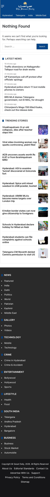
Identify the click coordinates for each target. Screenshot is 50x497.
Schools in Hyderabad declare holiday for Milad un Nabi (18, 225)
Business (8, 443)
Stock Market (11, 448)
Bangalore (9, 430)
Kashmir (8, 308)
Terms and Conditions (33, 477)
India (30, 15)
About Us (7, 468)
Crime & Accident (13, 364)
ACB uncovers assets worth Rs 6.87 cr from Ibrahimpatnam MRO (18, 157)
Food (7, 404)
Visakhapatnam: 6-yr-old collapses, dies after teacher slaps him (17, 130)
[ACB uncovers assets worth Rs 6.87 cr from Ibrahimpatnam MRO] (43, 157)
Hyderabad (7, 15)
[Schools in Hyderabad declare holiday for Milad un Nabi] (43, 226)
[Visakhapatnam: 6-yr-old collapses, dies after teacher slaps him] (43, 130)
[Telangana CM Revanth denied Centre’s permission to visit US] (43, 253)
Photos (8, 325)
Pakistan (8, 303)
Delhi (7, 290)
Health (7, 399)
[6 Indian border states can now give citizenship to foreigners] (43, 212)
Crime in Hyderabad (14, 360)
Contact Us (42, 468)
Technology (10, 347)
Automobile (10, 452)
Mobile (7, 343)
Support (35, 472)
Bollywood (9, 377)
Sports (7, 387)
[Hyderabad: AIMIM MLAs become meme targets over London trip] (43, 198)
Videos (8, 330)
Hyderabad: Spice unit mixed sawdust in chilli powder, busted (19, 184)
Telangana (20, 15)
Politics (8, 294)
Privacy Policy (12, 477)
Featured (8, 280)
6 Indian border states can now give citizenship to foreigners (18, 212)
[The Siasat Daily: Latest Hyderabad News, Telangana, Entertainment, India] (25, 6)
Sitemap (25, 481)
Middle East (41, 15)
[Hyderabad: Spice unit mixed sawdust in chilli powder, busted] (43, 185)
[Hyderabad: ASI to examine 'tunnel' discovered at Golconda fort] (43, 171)
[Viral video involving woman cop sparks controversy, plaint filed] (43, 143)
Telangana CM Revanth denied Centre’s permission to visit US (18, 253)
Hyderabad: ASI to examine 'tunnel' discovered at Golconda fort (19, 171)
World (7, 299)
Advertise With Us (19, 472)
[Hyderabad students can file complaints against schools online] (43, 239)
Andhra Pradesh (12, 421)
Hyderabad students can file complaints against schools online (17, 240)
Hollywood (10, 382)
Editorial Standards (24, 468)
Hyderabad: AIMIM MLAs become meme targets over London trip (16, 198)
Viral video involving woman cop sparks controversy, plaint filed (19, 143)
